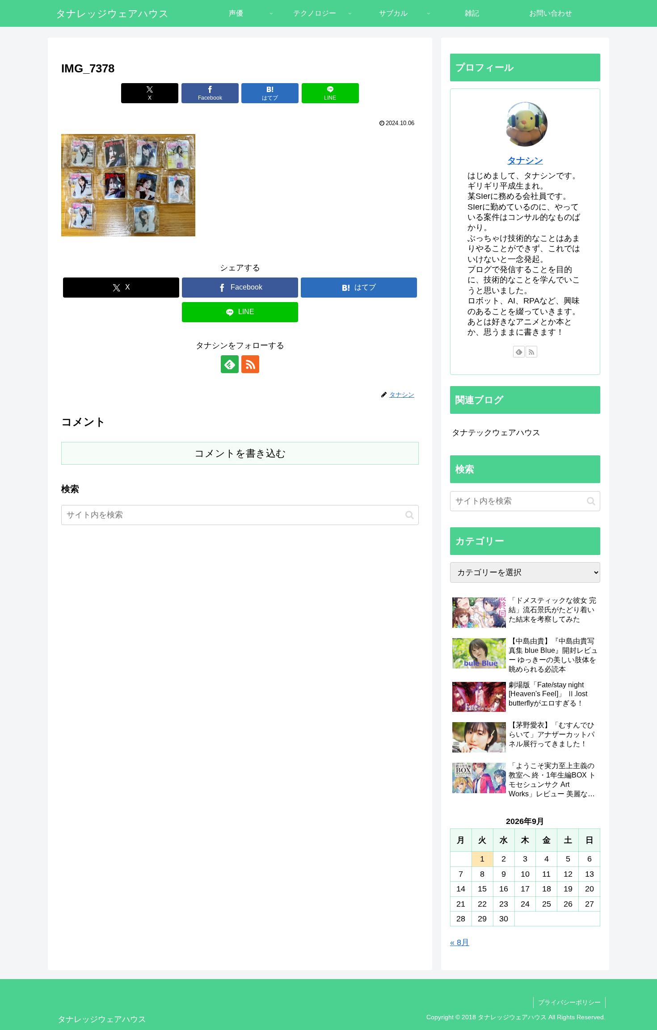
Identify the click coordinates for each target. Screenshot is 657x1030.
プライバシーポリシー (569, 1002)
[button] (409, 515)
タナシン (525, 160)
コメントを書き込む (240, 453)
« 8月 (459, 942)
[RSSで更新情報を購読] (250, 364)
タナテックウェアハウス (496, 432)
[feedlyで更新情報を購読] (230, 364)
